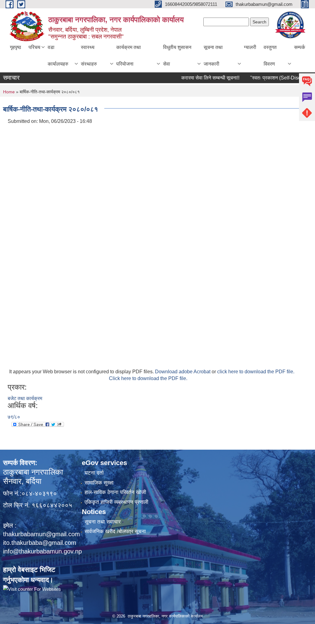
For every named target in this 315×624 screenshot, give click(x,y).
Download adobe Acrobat (183, 371)
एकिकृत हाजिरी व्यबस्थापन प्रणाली (116, 502)
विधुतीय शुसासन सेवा (177, 56)
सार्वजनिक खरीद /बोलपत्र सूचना (115, 531)
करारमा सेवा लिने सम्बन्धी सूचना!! (201, 77)
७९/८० (14, 416)
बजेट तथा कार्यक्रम (25, 398)
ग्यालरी (250, 47)
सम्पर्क (299, 47)
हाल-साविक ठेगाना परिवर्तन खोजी (115, 492)
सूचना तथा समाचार (103, 522)
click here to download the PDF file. (255, 371)
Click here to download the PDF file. (148, 378)
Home (9, 91)
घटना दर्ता (94, 473)
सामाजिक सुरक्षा (99, 483)
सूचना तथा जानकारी (213, 56)
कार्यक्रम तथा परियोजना (128, 56)
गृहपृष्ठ (15, 47)
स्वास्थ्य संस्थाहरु (89, 56)
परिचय (34, 47)
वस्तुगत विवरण (270, 56)
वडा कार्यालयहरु (58, 56)
